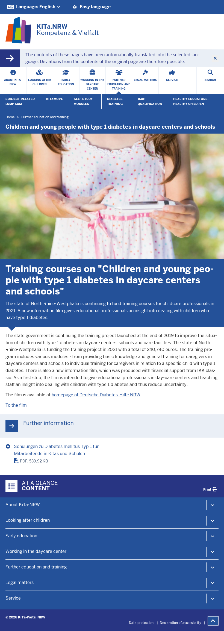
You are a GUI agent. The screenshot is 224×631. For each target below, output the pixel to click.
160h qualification (150, 101)
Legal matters (19, 582)
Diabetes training (115, 101)
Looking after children (27, 520)
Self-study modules (83, 101)
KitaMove (54, 99)
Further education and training (36, 567)
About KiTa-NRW (22, 505)
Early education (21, 536)
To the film (16, 405)
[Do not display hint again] (215, 58)
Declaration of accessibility (180, 623)
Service (13, 598)
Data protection (141, 623)
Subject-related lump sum (20, 101)
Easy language (95, 7)
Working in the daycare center (35, 551)
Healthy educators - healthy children (191, 101)
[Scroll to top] (213, 621)
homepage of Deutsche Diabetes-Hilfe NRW (96, 395)
